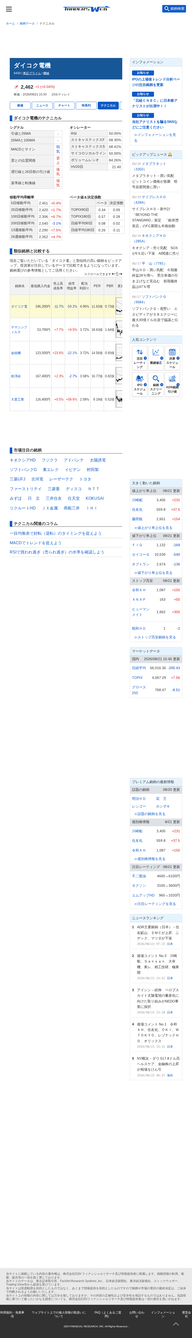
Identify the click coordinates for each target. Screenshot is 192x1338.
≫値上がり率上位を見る (153, 528)
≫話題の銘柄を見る (150, 814)
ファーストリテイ (26, 489)
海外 (170, 1075)
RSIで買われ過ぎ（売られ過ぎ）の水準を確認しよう (57, 552)
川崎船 (137, 500)
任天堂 (74, 498)
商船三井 (72, 508)
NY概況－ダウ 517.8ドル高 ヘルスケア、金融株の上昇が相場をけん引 (160, 1064)
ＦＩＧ (137, 545)
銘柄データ (27, 23)
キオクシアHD (23, 460)
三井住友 (54, 498)
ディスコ (74, 489)
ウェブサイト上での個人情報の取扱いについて (59, 1314)
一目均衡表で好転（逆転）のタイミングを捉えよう (56, 533)
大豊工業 (17, 399)
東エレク (51, 469)
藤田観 (137, 519)
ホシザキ (163, 806)
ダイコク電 (19, 306)
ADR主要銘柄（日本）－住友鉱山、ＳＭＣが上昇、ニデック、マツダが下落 (158, 932)
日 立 (34, 498)
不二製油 (139, 876)
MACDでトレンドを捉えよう (36, 543)
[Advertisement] (96, 40)
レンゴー (139, 806)
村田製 (93, 469)
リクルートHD (23, 508)
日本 (170, 944)
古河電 (37, 479)
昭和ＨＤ (139, 628)
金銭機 (16, 353)
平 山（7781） (154, 263)
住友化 (137, 509)
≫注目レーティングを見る (155, 904)
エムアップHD (143, 895)
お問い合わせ (136, 1314)
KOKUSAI (95, 498)
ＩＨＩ (92, 508)
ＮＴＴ (94, 489)
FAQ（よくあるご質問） (107, 1314)
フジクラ (50, 460)
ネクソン (139, 886)
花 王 (161, 799)
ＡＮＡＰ (139, 599)
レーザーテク (61, 479)
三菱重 (54, 489)
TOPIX (137, 678)
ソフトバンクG (23, 469)
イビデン (73, 469)
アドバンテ (74, 460)
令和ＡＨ (139, 590)
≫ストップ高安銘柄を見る (155, 637)
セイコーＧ (141, 554)
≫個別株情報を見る (150, 859)
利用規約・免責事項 (12, 1314)
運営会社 (186, 1314)
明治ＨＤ (139, 799)
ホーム (10, 23)
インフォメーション (163, 1314)
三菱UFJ (17, 479)
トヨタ (85, 479)
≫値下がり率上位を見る (153, 573)
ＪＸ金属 (50, 508)
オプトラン (141, 564)
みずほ (16, 498)
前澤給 (16, 376)
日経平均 (139, 668)
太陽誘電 (98, 460)
